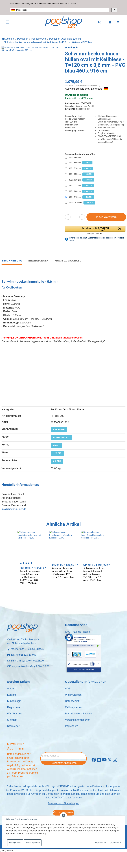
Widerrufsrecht (73, 694)
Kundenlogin (14, 701)
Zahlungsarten (73, 707)
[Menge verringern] (67, 217)
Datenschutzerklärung (20, 761)
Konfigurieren (15, 842)
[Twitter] (99, 759)
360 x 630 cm (80, 180)
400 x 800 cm (80, 191)
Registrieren (14, 707)
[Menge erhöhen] (82, 217)
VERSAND (63, 786)
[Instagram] (115, 759)
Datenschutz (115, 842)
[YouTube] (104, 759)
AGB (67, 688)
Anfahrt (11, 688)
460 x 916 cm (80, 197)
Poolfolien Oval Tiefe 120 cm (67, 409)
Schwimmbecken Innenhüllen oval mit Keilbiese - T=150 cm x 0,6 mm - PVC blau (93, 574)
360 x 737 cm (80, 185)
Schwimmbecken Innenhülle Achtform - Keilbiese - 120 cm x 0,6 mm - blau (63, 573)
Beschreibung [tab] (12, 260)
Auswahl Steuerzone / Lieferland (84, 88)
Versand (77, 797)
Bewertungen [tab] (38, 260)
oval (56, 445)
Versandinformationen (77, 719)
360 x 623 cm (80, 174)
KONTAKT (58, 797)
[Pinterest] (109, 759)
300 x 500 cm (79, 162)
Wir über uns (14, 713)
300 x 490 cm (75, 158)
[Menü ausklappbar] (7, 22)
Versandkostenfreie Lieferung (87, 85)
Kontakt (11, 694)
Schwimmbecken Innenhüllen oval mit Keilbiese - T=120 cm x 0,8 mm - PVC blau (30, 577)
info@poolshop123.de (31, 660)
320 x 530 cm (80, 168)
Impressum (100, 842)
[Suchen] (99, 22)
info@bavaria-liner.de (14, 509)
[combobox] (59, 10)
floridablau (61, 437)
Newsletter (13, 726)
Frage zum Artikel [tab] (68, 260)
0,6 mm (57, 461)
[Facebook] (94, 759)
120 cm (57, 453)
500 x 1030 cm (81, 203)
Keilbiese (59, 429)
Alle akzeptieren (33, 842)
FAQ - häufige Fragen (77, 631)
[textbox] (59, 10)
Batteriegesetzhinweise (78, 713)
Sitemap (12, 719)
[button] (95, 230)
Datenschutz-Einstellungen (63, 803)
